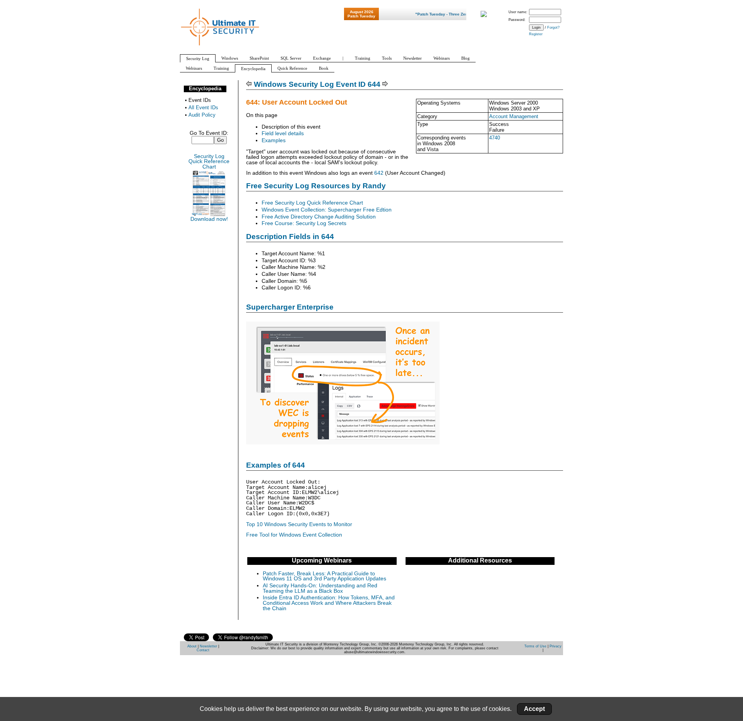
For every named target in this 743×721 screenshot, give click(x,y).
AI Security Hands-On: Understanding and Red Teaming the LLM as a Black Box (320, 588)
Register (536, 34)
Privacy (556, 646)
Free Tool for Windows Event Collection (294, 535)
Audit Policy (202, 115)
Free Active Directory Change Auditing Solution (319, 217)
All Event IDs (203, 107)
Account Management (513, 116)
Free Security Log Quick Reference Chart (312, 203)
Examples (274, 140)
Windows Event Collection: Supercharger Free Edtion (327, 210)
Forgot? (553, 27)
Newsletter (208, 646)
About (192, 646)
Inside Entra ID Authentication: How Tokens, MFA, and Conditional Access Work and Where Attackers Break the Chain (329, 603)
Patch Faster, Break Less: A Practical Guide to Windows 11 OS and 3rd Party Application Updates (324, 576)
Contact (203, 650)
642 (378, 173)
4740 (494, 138)
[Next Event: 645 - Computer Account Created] (385, 84)
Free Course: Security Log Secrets (304, 223)
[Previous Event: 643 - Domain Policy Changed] (249, 84)
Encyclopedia (205, 88)
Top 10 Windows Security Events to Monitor (299, 524)
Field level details (283, 133)
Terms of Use (535, 646)
